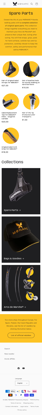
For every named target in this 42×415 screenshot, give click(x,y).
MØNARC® (11, 399)
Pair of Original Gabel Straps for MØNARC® (10, 81)
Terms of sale (34, 406)
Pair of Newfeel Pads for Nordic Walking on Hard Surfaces (31, 82)
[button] (4, 3)
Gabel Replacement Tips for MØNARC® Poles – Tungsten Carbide (9, 115)
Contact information (11, 406)
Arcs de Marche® (13, 307)
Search (7, 349)
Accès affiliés (9, 359)
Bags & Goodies (13, 258)
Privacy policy (22, 410)
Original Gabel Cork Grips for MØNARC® (9, 148)
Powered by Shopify (22, 399)
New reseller (9, 354)
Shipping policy (28, 403)
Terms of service (16, 403)
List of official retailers (21, 335)
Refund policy (34, 399)
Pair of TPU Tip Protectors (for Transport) (28, 115)
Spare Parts (11, 210)
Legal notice (24, 406)
